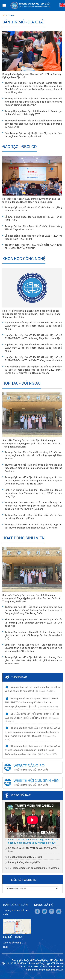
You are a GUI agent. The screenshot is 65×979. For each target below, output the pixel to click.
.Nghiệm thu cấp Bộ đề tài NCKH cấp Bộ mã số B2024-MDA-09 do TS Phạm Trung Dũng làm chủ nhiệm (33, 325)
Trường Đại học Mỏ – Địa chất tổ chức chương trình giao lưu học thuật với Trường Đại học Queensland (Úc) (33, 635)
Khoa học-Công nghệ (23, 258)
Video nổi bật (21, 795)
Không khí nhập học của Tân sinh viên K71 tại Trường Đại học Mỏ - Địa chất (31, 76)
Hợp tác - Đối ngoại (21, 383)
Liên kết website (23, 879)
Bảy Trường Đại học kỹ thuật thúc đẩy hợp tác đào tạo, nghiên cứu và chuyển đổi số (33, 134)
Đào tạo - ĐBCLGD (19, 146)
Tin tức (10, 15)
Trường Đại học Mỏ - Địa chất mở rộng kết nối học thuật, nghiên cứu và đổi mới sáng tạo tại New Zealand (33, 455)
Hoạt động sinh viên (23, 537)
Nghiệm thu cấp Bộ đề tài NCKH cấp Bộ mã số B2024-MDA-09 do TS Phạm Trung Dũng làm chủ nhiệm (33, 347)
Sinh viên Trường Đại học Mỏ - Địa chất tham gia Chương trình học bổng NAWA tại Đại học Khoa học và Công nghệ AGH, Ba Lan (33, 647)
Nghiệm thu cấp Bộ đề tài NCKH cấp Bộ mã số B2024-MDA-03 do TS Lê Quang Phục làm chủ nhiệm (33, 336)
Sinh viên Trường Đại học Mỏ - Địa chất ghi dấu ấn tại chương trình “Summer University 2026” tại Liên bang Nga (33, 493)
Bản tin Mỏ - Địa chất (23, 22)
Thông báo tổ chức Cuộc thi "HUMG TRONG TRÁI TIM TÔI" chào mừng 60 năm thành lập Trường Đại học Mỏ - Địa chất (31, 702)
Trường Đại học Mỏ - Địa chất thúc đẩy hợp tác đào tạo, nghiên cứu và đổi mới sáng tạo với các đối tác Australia (33, 468)
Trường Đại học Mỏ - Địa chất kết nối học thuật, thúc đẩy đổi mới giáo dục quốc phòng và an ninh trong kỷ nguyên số (33, 123)
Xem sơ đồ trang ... (13, 942)
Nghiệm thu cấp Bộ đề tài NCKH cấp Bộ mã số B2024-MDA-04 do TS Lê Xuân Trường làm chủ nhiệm (33, 358)
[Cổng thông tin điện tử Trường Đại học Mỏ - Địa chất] (4, 15)
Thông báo (19, 677)
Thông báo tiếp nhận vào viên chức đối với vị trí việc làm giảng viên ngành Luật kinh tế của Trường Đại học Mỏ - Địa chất (32, 749)
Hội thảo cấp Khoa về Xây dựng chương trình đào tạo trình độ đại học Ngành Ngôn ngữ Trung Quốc (31, 200)
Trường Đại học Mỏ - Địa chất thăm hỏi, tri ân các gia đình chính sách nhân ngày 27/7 (33, 112)
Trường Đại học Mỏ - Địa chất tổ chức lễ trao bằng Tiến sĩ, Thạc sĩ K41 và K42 (33, 228)
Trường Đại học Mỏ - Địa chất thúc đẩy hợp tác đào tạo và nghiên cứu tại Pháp (33, 516)
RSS (5, 946)
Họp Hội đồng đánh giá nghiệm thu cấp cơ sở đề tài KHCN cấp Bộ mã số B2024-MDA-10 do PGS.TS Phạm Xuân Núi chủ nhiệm (31, 314)
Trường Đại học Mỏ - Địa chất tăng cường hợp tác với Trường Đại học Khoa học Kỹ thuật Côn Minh (33, 526)
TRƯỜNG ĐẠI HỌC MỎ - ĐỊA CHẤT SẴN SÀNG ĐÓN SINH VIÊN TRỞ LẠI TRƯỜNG (33, 246)
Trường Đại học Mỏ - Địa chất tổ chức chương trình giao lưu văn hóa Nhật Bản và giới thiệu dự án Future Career (33, 660)
